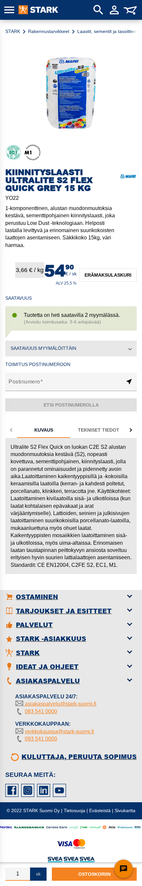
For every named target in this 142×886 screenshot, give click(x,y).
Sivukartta (125, 810)
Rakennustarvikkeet (48, 31)
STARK (12, 31)
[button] (71, 348)
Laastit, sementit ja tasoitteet (107, 31)
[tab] (43, 430)
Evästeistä (100, 810)
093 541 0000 (41, 711)
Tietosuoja (74, 810)
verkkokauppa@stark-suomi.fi (59, 731)
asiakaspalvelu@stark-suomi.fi (59, 704)
